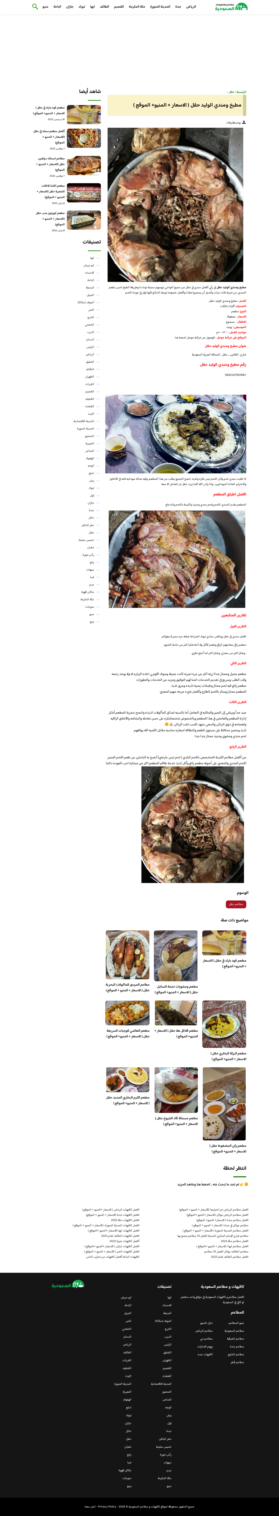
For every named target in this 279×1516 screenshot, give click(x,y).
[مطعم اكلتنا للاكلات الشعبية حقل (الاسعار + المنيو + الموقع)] (84, 192)
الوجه (91, 466)
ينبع (92, 621)
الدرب (90, 332)
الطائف (104, 7)
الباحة (57, 7)
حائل (91, 518)
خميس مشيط (86, 540)
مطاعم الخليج (236, 1354)
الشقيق (90, 362)
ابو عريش (88, 265)
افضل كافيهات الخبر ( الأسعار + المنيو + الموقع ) (112, 1251)
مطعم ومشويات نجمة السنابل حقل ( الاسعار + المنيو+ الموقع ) (176, 989)
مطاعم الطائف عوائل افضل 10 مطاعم (226, 1251)
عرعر (91, 584)
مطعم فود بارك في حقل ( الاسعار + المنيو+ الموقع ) (224, 963)
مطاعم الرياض (204, 1331)
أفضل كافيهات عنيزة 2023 (124, 1241)
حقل (91, 532)
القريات (89, 384)
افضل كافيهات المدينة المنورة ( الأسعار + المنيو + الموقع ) (106, 1225)
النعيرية (89, 443)
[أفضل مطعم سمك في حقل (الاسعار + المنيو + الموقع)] (84, 138)
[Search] (34, 7)
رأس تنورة (88, 555)
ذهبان (90, 547)
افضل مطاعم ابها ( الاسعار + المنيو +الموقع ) (222, 1246)
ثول (92, 495)
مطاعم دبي (206, 1339)
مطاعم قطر (237, 1362)
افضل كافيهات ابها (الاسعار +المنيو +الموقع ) (114, 1230)
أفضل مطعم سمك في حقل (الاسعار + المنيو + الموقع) (49, 137)
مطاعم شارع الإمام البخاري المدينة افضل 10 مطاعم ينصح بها (212, 1236)
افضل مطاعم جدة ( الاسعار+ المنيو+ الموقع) (222, 1220)
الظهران (89, 376)
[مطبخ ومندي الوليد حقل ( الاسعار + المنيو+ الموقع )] (175, 205)
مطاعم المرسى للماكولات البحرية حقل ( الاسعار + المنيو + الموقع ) (127, 987)
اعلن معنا (90, 1506)
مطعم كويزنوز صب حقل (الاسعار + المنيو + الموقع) (50, 219)
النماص (89, 451)
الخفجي (89, 325)
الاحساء (89, 273)
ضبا (92, 577)
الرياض (191, 7)
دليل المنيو (206, 1323)
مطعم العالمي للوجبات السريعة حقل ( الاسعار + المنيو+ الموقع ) (128, 1034)
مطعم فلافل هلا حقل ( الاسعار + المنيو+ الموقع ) (176, 1034)
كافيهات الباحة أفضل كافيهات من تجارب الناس (113, 1257)
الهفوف (90, 458)
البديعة (90, 287)
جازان (69, 7)
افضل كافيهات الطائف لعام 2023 (120, 1236)
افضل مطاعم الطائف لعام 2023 (229, 1257)
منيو (45, 7)
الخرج (90, 317)
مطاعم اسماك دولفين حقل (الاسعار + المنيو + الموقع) (50, 164)
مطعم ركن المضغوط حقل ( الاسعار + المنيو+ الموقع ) (227, 1149)
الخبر (91, 310)
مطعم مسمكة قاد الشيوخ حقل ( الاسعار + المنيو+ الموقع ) (176, 1121)
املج (91, 473)
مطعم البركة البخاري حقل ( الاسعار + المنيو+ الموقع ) (228, 1056)
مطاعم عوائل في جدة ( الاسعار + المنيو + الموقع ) (220, 1225)
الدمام (90, 339)
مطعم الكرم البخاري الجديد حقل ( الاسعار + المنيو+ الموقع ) (128, 1100)
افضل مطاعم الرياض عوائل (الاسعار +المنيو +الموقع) (217, 1215)
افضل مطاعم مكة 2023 (234, 1241)
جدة (178, 7)
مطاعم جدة (237, 1346)
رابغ (92, 562)
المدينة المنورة (160, 7)
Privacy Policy (107, 1506)
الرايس (90, 347)
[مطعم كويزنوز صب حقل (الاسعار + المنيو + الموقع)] (84, 220)
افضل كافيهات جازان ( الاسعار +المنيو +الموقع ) (112, 1246)
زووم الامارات (205, 1346)
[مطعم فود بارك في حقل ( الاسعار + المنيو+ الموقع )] (84, 114)
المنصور (89, 436)
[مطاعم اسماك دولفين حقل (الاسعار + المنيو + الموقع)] (84, 165)
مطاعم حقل (236, 904)
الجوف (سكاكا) (86, 302)
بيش (91, 480)
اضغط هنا (180, 337)
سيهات (90, 570)
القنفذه (89, 406)
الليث (91, 414)
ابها (92, 7)
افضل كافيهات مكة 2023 (125, 1220)
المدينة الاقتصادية (83, 421)
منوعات (89, 607)
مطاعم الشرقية (235, 1339)
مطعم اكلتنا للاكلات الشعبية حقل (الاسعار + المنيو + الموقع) (51, 191)
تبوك (81, 7)
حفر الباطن (88, 525)
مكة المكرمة (137, 7)
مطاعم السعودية (234, 1331)
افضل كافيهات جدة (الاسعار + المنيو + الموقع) (113, 1215)
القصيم (119, 7)
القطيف (89, 399)
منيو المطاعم (236, 1323)
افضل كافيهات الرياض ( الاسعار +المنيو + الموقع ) (111, 1209)
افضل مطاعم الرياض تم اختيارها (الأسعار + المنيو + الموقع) (213, 1209)
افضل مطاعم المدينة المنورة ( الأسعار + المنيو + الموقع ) (215, 1230)
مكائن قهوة (87, 592)
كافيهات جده (205, 1354)
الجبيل (90, 295)
